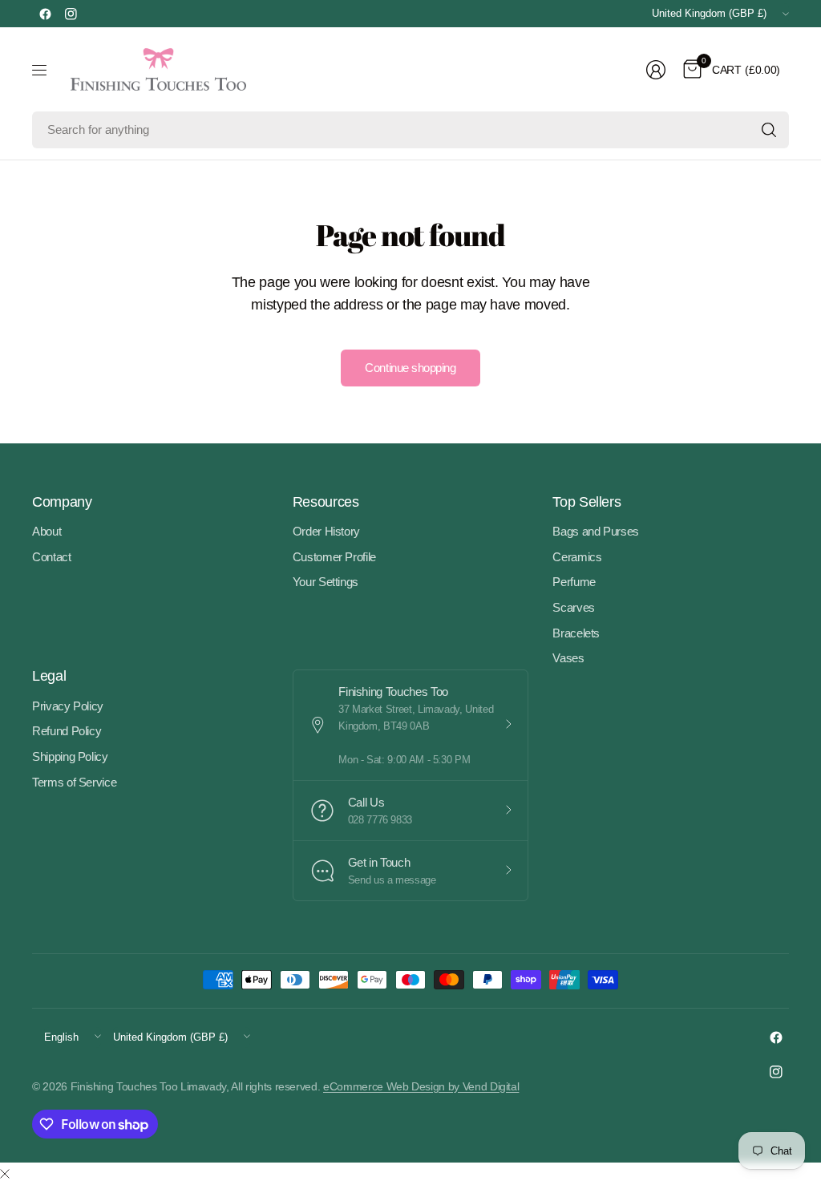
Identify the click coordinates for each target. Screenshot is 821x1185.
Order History (326, 531)
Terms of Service (74, 782)
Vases (568, 658)
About (46, 531)
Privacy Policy (67, 706)
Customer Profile (334, 557)
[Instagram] (70, 13)
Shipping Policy (70, 756)
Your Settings (325, 581)
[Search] (769, 129)
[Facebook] (45, 13)
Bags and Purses (595, 531)
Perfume (574, 581)
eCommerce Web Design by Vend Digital (421, 1086)
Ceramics (576, 557)
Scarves (573, 607)
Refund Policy (66, 731)
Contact (51, 557)
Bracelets (576, 633)
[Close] (5, 1174)
